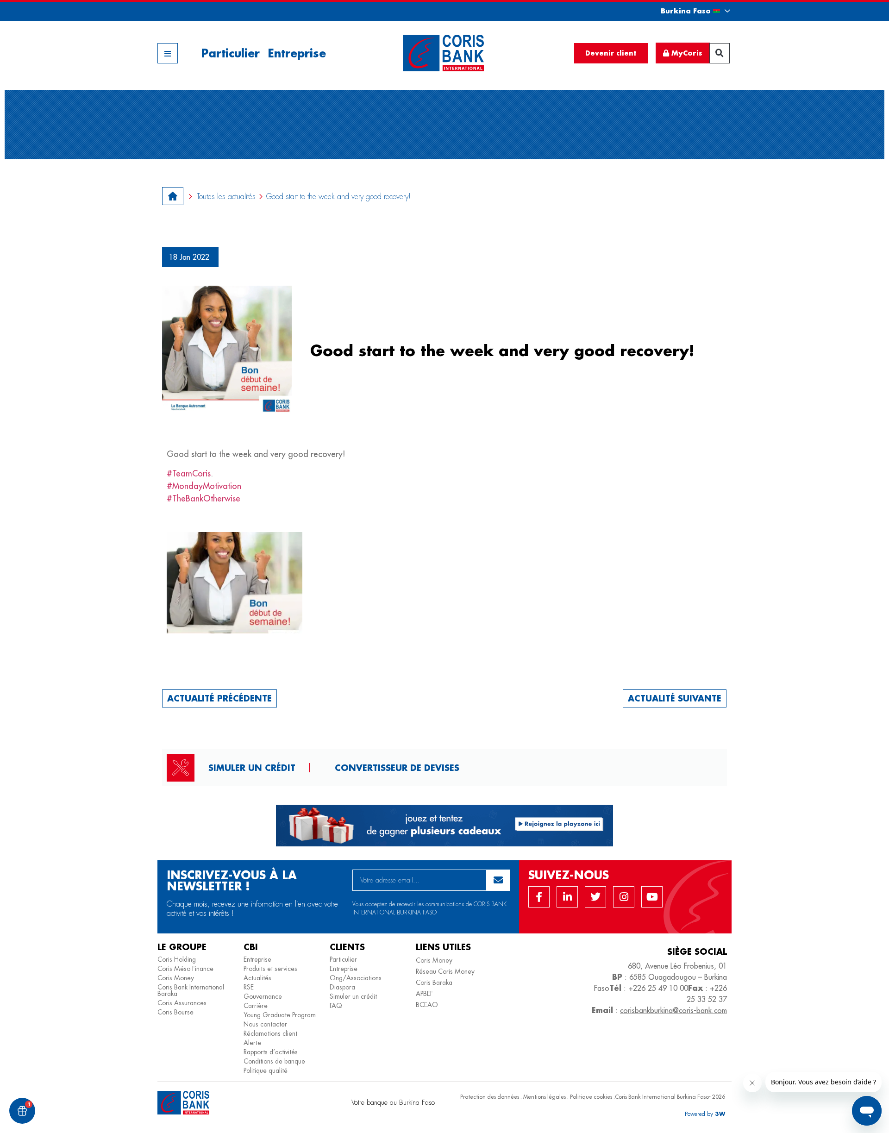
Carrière (256, 1006)
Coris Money (175, 978)
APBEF (424, 993)
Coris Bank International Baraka (190, 990)
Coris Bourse (175, 1012)
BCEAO (427, 1005)
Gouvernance (263, 996)
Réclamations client (270, 1033)
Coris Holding (176, 959)
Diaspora (342, 987)
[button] (687, 11)
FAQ (336, 1006)
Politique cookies (591, 1096)
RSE (249, 987)
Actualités (257, 978)
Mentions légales (544, 1096)
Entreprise (297, 53)
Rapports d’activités (271, 1052)
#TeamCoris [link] (189, 473)
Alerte (252, 1043)
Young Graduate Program (280, 1015)
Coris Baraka (434, 982)
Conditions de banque (274, 1061)
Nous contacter (265, 1024)
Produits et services (270, 968)
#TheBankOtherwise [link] (203, 498)
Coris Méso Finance (185, 968)
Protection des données (489, 1096)
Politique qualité (266, 1070)
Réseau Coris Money (445, 971)
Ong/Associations (356, 978)
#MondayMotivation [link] (204, 486)
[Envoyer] (498, 880)
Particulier (230, 53)
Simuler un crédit (251, 767)
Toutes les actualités (226, 196)
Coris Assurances (182, 1003)
